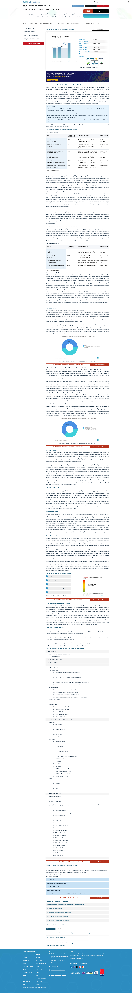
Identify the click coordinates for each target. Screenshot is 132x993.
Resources (76, 2)
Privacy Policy (26, 981)
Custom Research (52, 2)
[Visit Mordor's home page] (31, 2)
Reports (44, 2)
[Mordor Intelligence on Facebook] (74, 967)
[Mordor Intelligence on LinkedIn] (71, 967)
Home (24, 954)
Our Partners (39, 960)
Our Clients (26, 960)
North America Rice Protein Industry (55, 933)
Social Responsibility (41, 963)
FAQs (37, 966)
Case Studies (39, 969)
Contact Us (38, 972)
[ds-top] (96, 16)
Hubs (37, 975)
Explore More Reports (61, 928)
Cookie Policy (39, 981)
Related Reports (50, 928)
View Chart (52, 80)
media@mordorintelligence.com (58, 975)
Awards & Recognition (28, 966)
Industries (83, 2)
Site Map (38, 984)
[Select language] (94, 2)
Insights (25, 969)
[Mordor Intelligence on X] (77, 967)
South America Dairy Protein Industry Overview (97, 932)
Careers (25, 978)
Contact (90, 2)
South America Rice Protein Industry (76, 938)
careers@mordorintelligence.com (78, 961)
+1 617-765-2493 (102, 2)
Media (24, 963)
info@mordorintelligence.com (58, 970)
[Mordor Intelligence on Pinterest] (80, 967)
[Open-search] (129, 2)
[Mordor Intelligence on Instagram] (83, 967)
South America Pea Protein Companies (56, 945)
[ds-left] (33, 43)
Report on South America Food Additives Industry (56, 938)
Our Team (38, 957)
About (61, 2)
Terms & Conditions (41, 978)
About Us (25, 957)
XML (24, 984)
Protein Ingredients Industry (74, 933)
